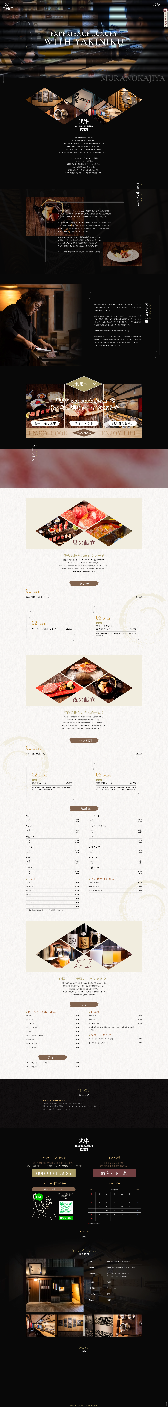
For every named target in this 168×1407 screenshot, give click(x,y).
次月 (137, 1189)
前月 (91, 1189)
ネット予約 (117, 1173)
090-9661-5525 (53, 1173)
